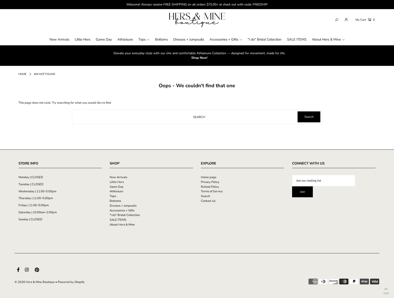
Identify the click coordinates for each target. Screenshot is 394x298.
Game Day (117, 187)
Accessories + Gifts (122, 210)
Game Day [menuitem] (104, 39)
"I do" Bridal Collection (125, 215)
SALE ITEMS (118, 220)
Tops (113, 196)
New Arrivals (118, 177)
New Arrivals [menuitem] (59, 39)
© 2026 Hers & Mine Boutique (35, 282)
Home (22, 74)
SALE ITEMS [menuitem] (296, 39)
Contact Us (208, 201)
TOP (386, 292)
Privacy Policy (210, 182)
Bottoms (115, 201)
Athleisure (116, 191)
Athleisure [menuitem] (125, 39)
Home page (208, 177)
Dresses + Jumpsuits (123, 206)
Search (205, 196)
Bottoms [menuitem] (161, 39)
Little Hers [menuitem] (82, 39)
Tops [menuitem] (142, 39)
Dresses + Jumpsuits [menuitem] (188, 39)
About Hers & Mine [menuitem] (326, 39)
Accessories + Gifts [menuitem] (224, 39)
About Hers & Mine (122, 225)
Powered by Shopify (71, 282)
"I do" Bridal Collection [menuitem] (265, 39)
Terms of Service (212, 191)
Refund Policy (210, 187)
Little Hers (117, 182)
